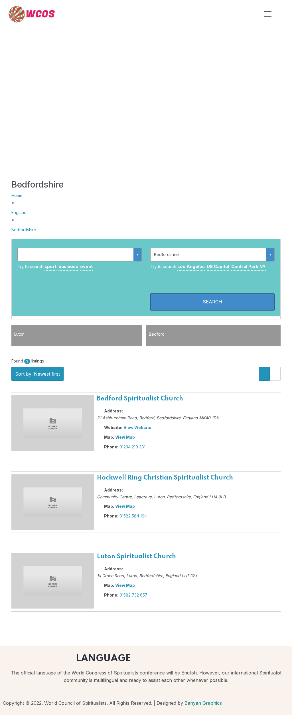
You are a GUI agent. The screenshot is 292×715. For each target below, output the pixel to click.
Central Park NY (248, 266)
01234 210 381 (132, 446)
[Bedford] (213, 343)
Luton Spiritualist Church (136, 556)
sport (50, 266)
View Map (125, 437)
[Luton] (76, 343)
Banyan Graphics (203, 703)
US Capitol (218, 266)
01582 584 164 (133, 515)
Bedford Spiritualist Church (140, 399)
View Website (137, 427)
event (86, 266)
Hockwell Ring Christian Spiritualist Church (165, 478)
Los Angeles (191, 266)
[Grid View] (275, 374)
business (68, 266)
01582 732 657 (133, 595)
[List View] (264, 374)
